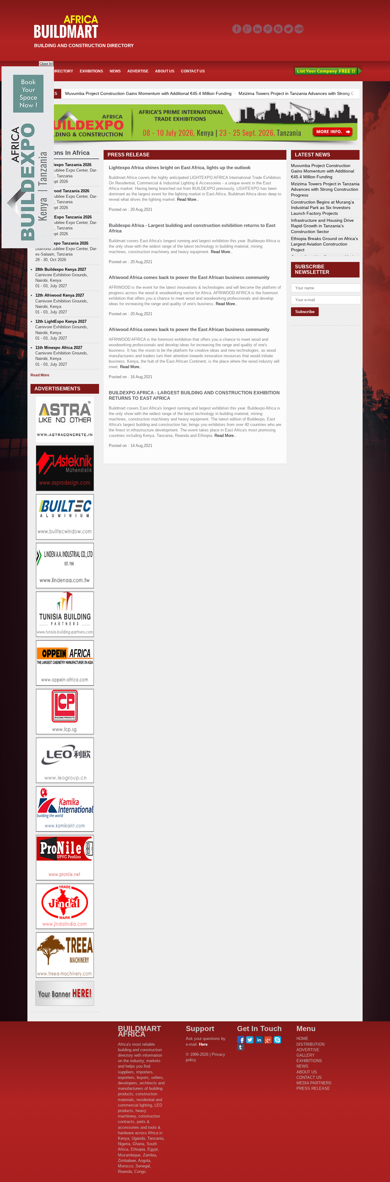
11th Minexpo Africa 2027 (58, 347)
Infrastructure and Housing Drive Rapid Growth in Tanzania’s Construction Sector (322, 226)
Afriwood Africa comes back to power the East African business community (189, 277)
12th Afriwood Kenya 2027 (59, 295)
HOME (302, 1038)
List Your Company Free (327, 71)
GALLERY (305, 1055)
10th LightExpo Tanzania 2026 (63, 217)
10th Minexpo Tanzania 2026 (61, 243)
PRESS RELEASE (313, 1088)
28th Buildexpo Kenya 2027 (60, 269)
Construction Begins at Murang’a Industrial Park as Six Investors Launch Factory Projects (322, 207)
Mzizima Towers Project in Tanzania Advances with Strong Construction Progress (325, 189)
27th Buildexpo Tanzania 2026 (63, 164)
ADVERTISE (137, 71)
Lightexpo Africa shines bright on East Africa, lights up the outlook (179, 167)
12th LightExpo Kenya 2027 (61, 321)
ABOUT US (164, 71)
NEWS (115, 71)
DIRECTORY (62, 71)
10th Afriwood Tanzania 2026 (62, 191)
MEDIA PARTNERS (314, 1083)
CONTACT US (193, 71)
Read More (39, 375)
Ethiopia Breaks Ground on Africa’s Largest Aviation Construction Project (324, 244)
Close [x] (46, 63)
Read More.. (187, 199)
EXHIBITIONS (91, 71)
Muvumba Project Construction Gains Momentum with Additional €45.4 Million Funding (148, 93)
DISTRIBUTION (310, 1044)
